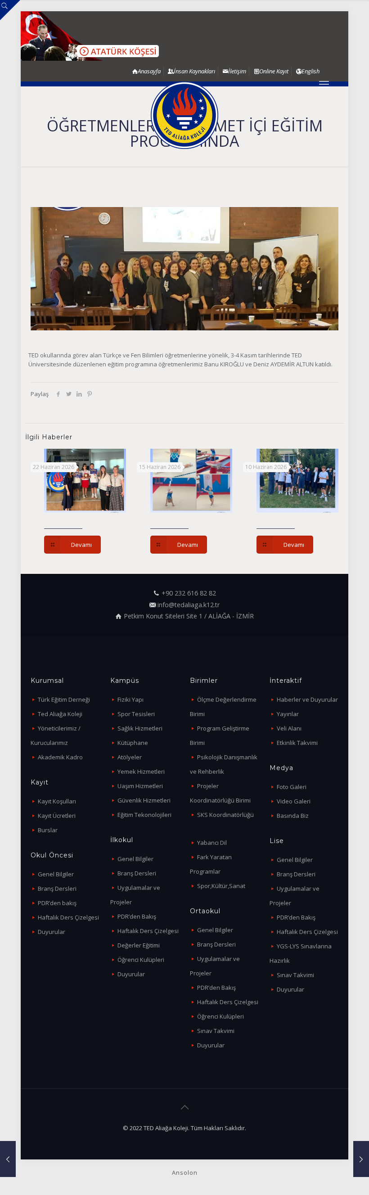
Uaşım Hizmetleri (140, 786)
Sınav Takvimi (215, 1031)
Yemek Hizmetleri (141, 771)
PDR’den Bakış (136, 916)
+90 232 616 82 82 (189, 593)
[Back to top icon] (184, 1107)
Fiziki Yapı (130, 699)
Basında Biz (293, 816)
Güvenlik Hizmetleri (144, 800)
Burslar (48, 830)
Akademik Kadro (60, 757)
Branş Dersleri (57, 888)
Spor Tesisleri (136, 714)
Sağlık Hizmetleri (139, 728)
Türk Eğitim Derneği (64, 699)
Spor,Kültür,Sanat (221, 886)
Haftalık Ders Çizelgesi (68, 917)
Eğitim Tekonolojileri (144, 815)
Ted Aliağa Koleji (60, 714)
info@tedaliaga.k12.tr (189, 604)
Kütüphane (132, 743)
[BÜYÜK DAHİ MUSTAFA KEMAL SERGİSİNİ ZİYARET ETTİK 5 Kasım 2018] (361, 1159)
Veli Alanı (289, 728)
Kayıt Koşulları (57, 801)
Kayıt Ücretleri (57, 816)
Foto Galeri (291, 787)
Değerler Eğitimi (138, 945)
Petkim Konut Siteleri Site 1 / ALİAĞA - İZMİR (189, 616)
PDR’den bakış (57, 903)
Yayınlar (288, 714)
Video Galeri (293, 801)
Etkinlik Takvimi (297, 743)
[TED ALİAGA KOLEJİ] (184, 115)
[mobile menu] (324, 83)
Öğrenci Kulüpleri (140, 960)
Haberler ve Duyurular (307, 699)
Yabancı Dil (212, 843)
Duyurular (51, 932)
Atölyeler (129, 757)
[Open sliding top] (10, 10)
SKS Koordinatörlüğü (225, 815)
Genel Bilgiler (56, 874)
